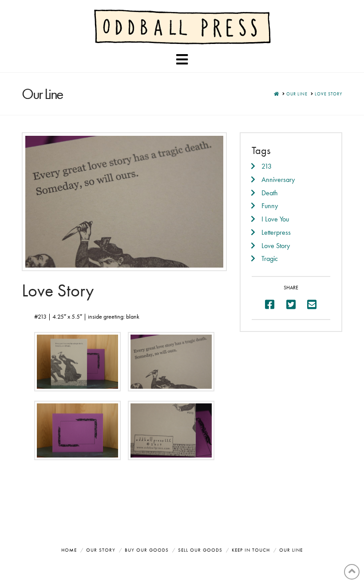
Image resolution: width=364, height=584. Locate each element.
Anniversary (278, 179)
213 (266, 166)
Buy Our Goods (147, 550)
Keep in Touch (251, 550)
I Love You (275, 219)
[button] (182, 59)
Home (69, 550)
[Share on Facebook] (270, 305)
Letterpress (276, 232)
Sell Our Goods (200, 550)
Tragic (269, 258)
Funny (269, 205)
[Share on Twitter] (291, 305)
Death (269, 192)
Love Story (275, 245)
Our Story (100, 550)
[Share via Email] (312, 305)
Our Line (291, 550)
